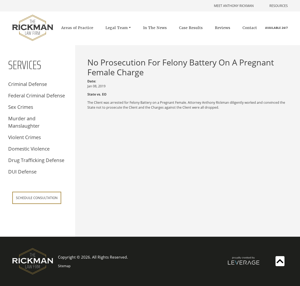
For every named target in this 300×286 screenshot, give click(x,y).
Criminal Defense (27, 84)
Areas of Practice (77, 27)
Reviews (222, 27)
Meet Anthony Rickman (234, 5)
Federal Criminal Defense (36, 95)
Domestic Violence (29, 148)
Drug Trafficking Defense (36, 160)
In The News (155, 27)
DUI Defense (22, 171)
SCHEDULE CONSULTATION (37, 198)
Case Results (191, 27)
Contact (249, 27)
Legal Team (117, 27)
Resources (278, 5)
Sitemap (64, 266)
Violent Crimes (24, 137)
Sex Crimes (20, 107)
